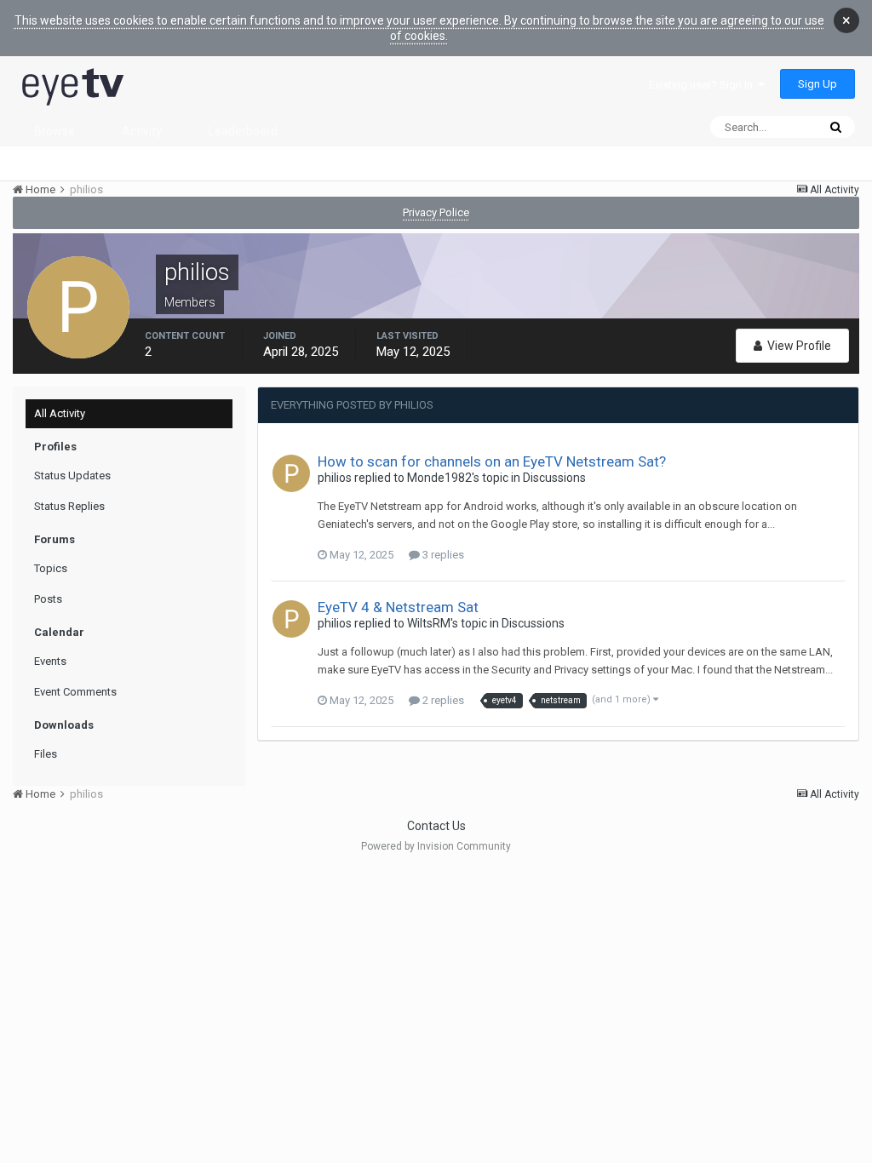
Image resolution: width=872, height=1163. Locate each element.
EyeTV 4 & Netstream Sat (398, 607)
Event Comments (75, 691)
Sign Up (817, 83)
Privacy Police (436, 212)
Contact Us (436, 826)
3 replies (442, 554)
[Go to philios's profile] (291, 473)
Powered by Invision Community (436, 846)
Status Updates (72, 475)
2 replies (442, 700)
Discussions (554, 477)
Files (45, 754)
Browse (54, 131)
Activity (142, 131)
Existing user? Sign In (703, 84)
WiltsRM (428, 623)
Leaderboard (243, 131)
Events (50, 661)
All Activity (59, 413)
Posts (48, 599)
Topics (50, 568)
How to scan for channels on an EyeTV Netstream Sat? (492, 461)
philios (335, 477)
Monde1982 (439, 477)
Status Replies (69, 506)
